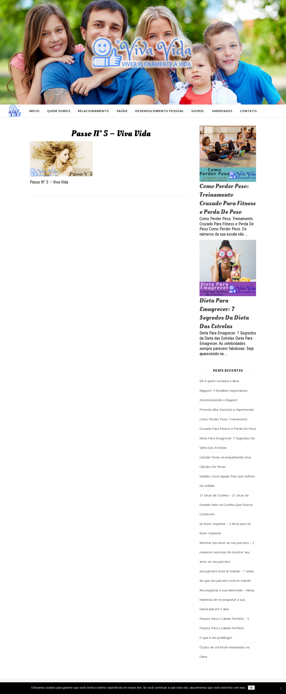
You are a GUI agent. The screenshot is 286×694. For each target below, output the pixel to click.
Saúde (122, 111)
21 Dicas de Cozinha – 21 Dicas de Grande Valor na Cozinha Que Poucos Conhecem (226, 504)
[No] (281, 688)
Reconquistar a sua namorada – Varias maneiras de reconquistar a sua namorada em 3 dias (227, 599)
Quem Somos (58, 111)
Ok (251, 687)
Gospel (197, 111)
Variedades (222, 111)
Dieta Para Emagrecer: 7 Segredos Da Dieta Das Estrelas (224, 313)
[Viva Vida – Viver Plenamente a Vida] (143, 52)
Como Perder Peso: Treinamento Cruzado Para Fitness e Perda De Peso (228, 199)
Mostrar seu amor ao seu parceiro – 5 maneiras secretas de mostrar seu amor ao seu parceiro (227, 552)
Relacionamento (93, 111)
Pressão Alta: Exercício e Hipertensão (227, 409)
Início (34, 111)
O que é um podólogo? (216, 637)
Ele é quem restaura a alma (219, 381)
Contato (248, 111)
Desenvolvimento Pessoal (159, 111)
